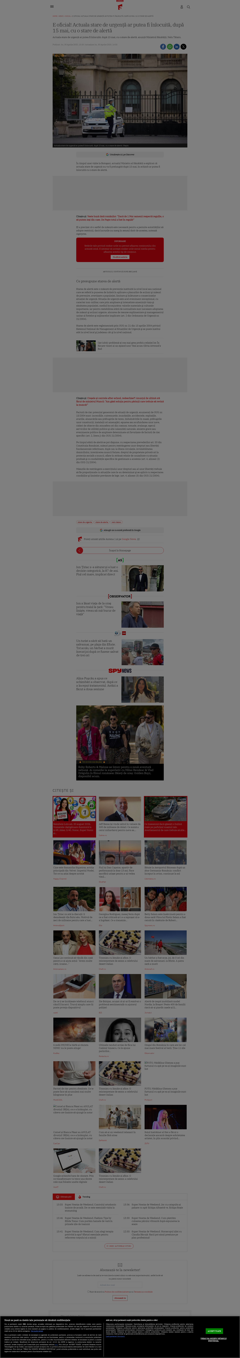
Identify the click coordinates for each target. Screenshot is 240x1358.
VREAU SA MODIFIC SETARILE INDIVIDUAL (214, 1339)
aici (56, 1344)
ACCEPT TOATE (214, 1331)
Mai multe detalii (37, 1331)
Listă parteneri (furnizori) (115, 1336)
